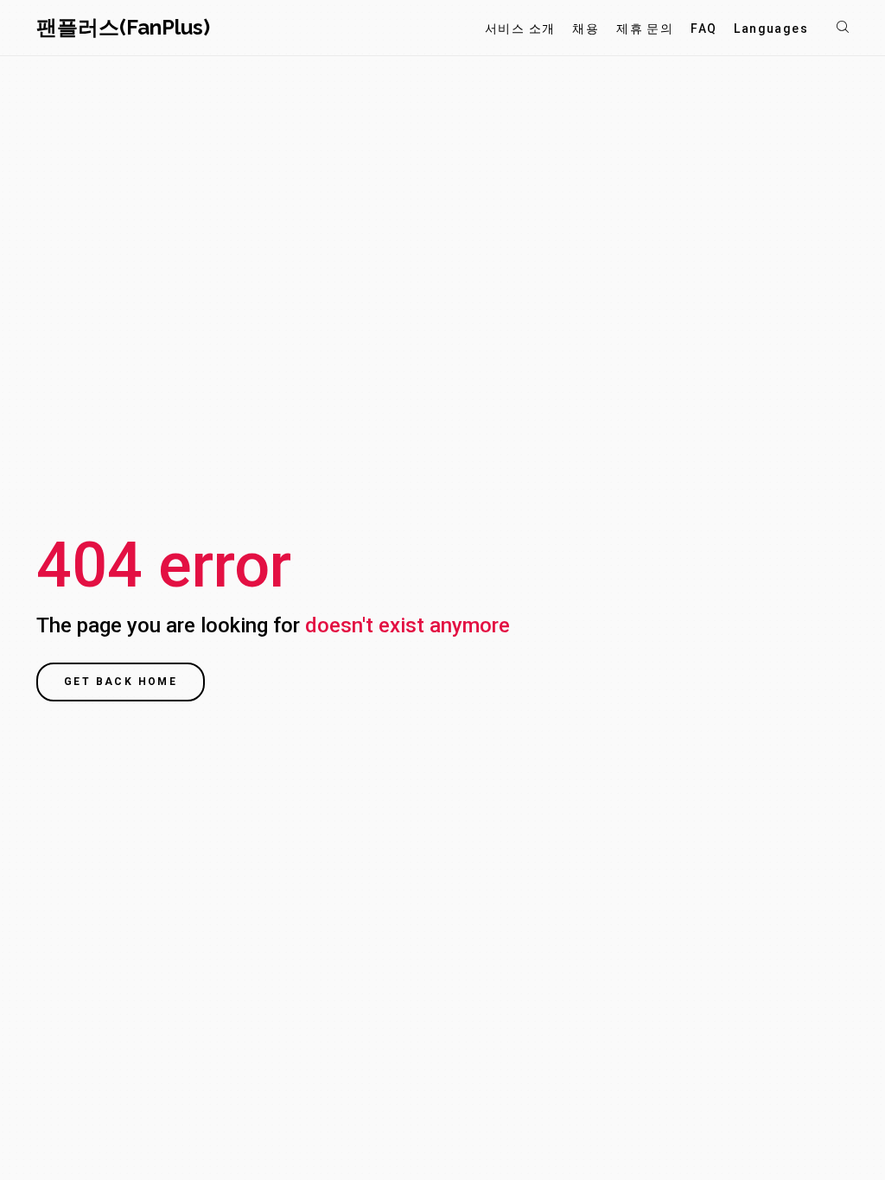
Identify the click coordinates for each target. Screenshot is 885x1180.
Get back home (120, 682)
